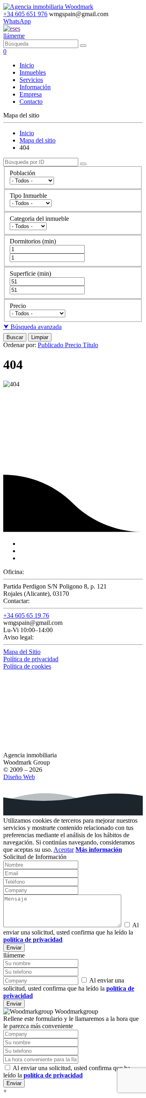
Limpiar (39, 337)
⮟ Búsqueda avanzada (32, 326)
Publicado (51, 345)
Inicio (26, 65)
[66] (83, 45)
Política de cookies (27, 666)
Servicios (31, 79)
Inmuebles (32, 72)
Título (90, 345)
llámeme (14, 35)
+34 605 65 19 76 (26, 615)
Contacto (31, 101)
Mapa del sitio (37, 140)
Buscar (14, 337)
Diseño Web (19, 776)
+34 (25, 13)
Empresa (30, 94)
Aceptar (64, 849)
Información (35, 87)
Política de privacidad (30, 659)
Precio (74, 345)
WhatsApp (17, 21)
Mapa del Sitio (22, 651)
